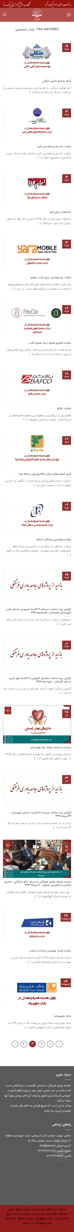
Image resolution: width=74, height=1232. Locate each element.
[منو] (68, 15)
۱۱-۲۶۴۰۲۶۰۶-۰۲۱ (46, 1151)
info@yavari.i (47, 1146)
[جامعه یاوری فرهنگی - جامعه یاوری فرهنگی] (37, 15)
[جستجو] (4, 15)
